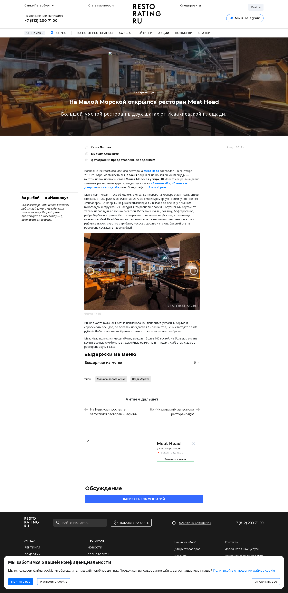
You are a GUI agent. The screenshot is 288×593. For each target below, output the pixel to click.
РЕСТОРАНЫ (96, 540)
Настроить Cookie (53, 581)
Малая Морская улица (111, 379)
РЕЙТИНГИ (32, 547)
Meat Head (151, 171)
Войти (256, 7)
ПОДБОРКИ (32, 554)
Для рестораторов (187, 549)
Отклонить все (266, 581)
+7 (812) (249, 522)
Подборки (183, 33)
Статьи (204, 33)
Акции (163, 33)
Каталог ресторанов (95, 33)
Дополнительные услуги (242, 549)
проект (132, 175)
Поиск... (37, 33)
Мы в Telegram (247, 18)
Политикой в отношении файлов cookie (244, 570)
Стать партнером (101, 5)
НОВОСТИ (95, 547)
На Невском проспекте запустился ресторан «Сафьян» (113, 411)
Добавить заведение (195, 523)
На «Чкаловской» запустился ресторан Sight (172, 411)
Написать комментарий (144, 499)
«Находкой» (110, 187)
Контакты (232, 542)
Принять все (20, 581)
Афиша (125, 33)
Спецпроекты (190, 5)
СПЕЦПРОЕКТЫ (98, 554)
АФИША (29, 540)
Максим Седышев (105, 153)
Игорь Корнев (157, 187)
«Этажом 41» (160, 183)
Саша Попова (101, 147)
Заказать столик (176, 459)
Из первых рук (144, 92)
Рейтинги (144, 33)
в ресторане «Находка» (42, 218)
